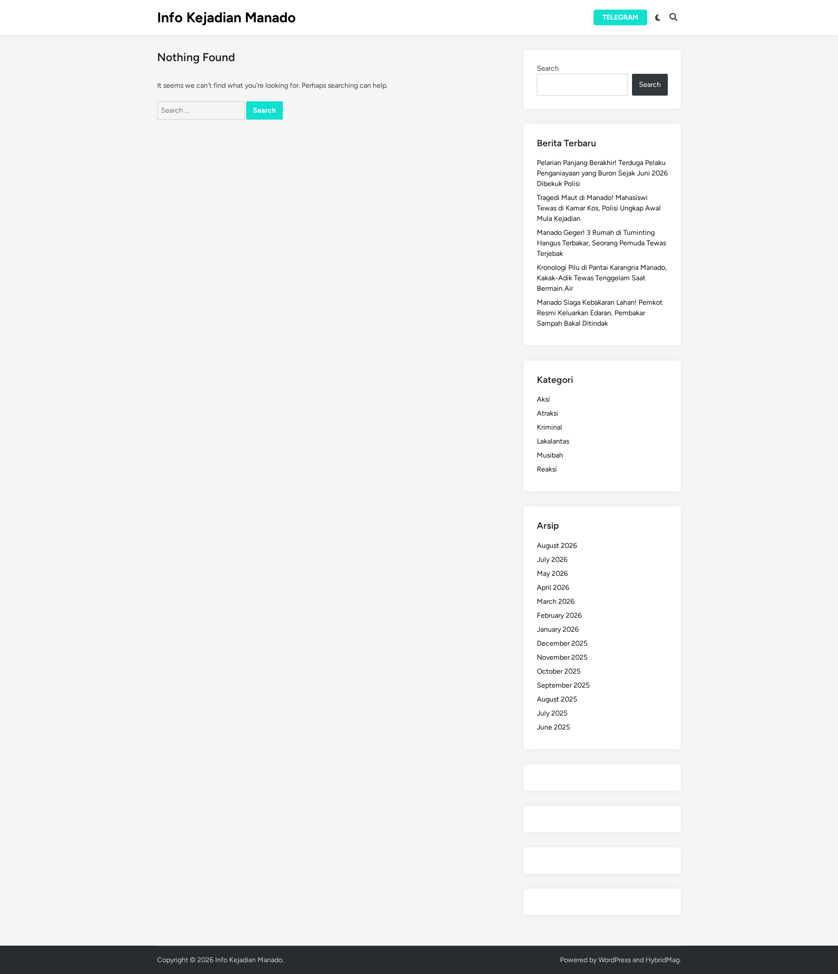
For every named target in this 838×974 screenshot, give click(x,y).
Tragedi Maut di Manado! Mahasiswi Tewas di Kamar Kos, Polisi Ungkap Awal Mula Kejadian (599, 208)
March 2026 (555, 601)
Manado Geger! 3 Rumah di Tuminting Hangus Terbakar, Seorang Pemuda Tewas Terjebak (601, 243)
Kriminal (549, 427)
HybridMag (663, 960)
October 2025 (558, 671)
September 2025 (563, 685)
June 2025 (553, 727)
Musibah (550, 455)
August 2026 (557, 545)
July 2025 (552, 713)
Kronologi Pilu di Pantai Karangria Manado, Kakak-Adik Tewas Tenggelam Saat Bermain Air (602, 278)
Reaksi (547, 469)
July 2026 (552, 559)
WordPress (614, 960)
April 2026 (553, 587)
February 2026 (559, 615)
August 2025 (557, 699)
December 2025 (562, 643)
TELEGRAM (620, 17)
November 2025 (562, 657)
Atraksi (547, 413)
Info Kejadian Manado (226, 17)
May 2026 (552, 573)
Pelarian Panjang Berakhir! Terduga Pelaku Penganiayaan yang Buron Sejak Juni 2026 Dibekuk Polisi (602, 173)
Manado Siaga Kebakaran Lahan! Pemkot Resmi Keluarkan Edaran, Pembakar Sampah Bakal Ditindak (600, 312)
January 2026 (558, 629)
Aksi (543, 399)
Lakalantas (553, 441)
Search (548, 68)
